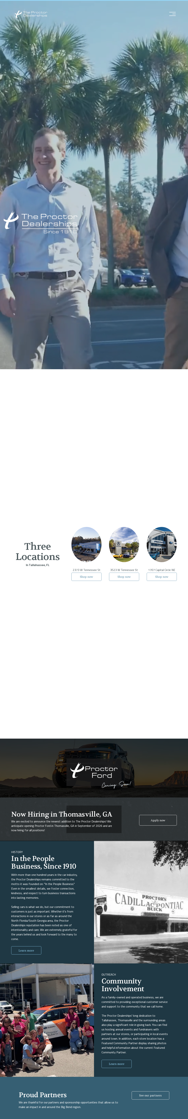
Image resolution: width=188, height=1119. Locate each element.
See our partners (150, 1095)
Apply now (158, 820)
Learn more (26, 950)
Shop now (86, 577)
